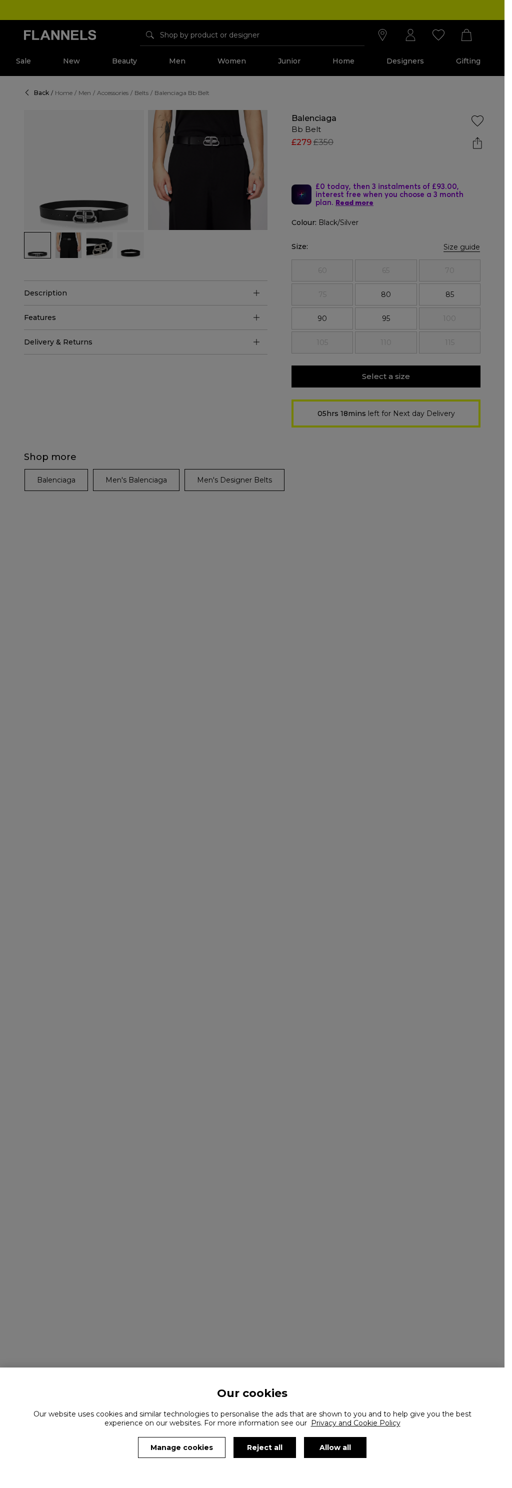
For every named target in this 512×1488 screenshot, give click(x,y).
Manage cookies (181, 1447)
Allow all (335, 1447)
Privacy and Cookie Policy (355, 1423)
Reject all (264, 1447)
